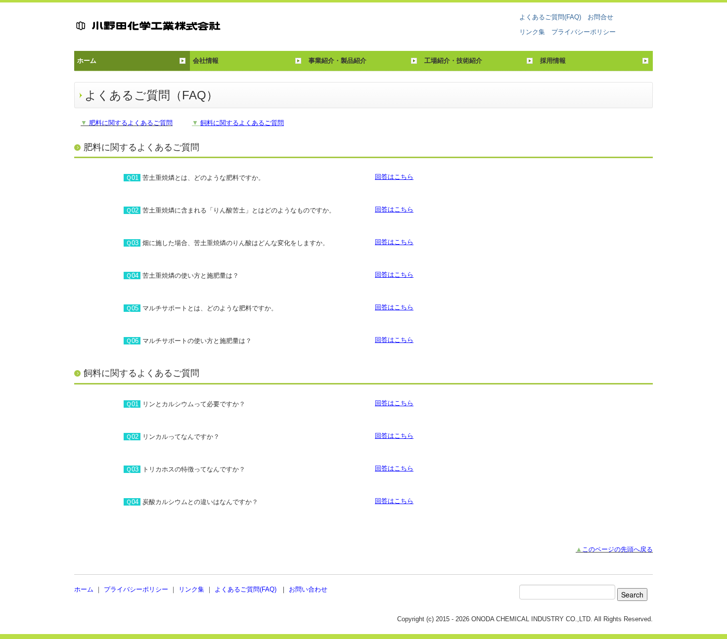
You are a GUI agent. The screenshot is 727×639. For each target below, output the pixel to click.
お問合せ (600, 17)
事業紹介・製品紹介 (337, 60)
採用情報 (553, 60)
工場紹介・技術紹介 (453, 60)
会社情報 (206, 60)
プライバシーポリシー (583, 32)
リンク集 (532, 32)
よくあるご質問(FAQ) (550, 17)
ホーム (86, 60)
